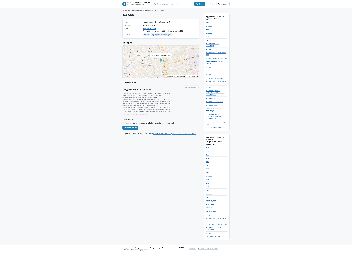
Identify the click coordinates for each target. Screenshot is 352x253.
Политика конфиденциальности (208, 249)
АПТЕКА (208, 49)
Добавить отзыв (130, 128)
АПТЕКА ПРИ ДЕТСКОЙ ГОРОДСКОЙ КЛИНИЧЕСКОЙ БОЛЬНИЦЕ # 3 (215, 116)
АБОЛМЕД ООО (211, 201)
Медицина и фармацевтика (141, 10)
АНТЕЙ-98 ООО (211, 211)
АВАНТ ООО (210, 204)
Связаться (192, 249)
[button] (161, 61)
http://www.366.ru (149, 29)
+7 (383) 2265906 (149, 25)
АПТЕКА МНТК (210, 98)
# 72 (207, 155)
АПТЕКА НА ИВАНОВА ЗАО (214, 78)
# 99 (207, 162)
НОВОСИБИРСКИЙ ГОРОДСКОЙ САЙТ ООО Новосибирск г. (174, 134)
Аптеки (153, 10)
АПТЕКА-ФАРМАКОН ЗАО (214, 71)
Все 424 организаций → (213, 236)
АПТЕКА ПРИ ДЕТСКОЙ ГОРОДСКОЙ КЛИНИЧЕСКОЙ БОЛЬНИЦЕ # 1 (215, 93)
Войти (212, 4)
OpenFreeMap (170, 76)
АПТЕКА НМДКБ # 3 (212, 105)
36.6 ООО (209, 22)
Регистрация (223, 4)
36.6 (207, 169)
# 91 (207, 158)
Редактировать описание (191, 87)
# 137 (208, 147)
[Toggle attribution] (197, 76)
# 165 (208, 151)
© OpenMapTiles (178, 76)
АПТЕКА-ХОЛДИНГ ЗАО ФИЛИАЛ (216, 58)
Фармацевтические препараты (162, 35)
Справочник (126, 10)
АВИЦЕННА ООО (211, 208)
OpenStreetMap (192, 76)
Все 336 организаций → (213, 127)
